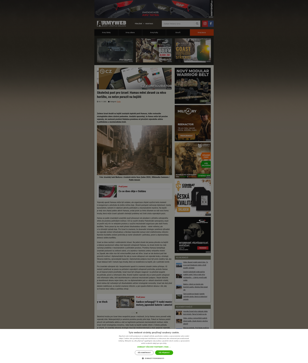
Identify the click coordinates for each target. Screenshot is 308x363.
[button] (154, 346)
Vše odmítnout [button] (144, 353)
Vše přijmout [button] (164, 353)
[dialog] (154, 346)
